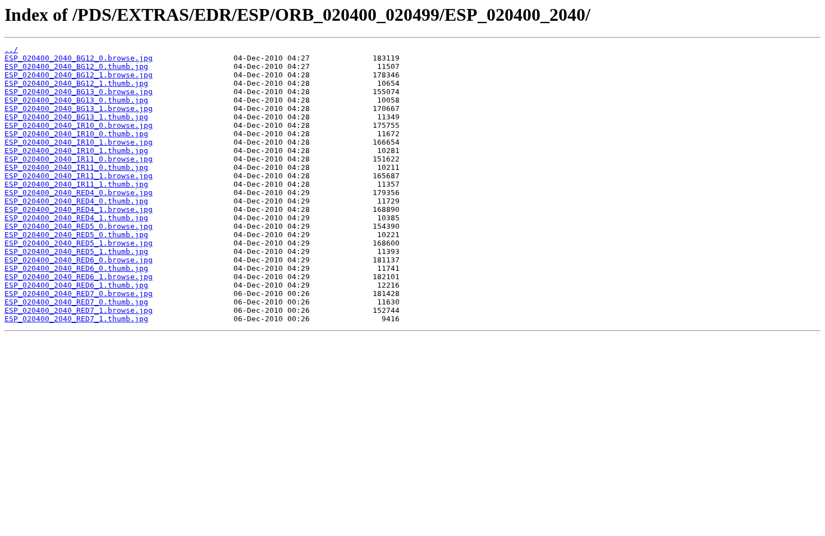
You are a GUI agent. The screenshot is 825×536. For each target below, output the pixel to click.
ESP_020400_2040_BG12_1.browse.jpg (78, 75)
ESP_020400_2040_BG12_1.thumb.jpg (76, 83)
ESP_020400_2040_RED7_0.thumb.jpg (76, 302)
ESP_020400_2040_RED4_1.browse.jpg (78, 209)
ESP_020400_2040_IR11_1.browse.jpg (78, 176)
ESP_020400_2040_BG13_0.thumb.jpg (76, 100)
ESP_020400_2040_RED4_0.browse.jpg (78, 192)
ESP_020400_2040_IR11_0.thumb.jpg (76, 167)
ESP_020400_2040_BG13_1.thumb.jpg (76, 117)
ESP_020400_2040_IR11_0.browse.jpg (78, 159)
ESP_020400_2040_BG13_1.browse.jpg (78, 108)
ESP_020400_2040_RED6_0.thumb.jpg (76, 268)
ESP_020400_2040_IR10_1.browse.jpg (78, 142)
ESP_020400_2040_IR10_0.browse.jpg (78, 125)
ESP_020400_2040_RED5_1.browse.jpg (78, 243)
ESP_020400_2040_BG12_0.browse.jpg (78, 58)
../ (11, 49)
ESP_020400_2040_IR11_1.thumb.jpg (76, 184)
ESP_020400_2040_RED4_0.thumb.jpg (76, 201)
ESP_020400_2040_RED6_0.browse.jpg (78, 260)
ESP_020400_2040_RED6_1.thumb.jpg (76, 285)
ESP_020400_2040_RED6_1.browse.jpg (78, 276)
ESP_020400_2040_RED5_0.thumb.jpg (76, 234)
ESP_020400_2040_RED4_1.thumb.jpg (76, 218)
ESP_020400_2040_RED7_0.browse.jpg (78, 293)
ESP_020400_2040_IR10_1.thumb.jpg (76, 150)
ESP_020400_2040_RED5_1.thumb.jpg (76, 251)
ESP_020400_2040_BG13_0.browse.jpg (78, 91)
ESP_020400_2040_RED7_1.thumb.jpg (76, 319)
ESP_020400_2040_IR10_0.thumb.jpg (76, 134)
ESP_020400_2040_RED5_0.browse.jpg (78, 226)
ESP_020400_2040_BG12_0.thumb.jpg (76, 66)
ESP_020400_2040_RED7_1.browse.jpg (78, 310)
